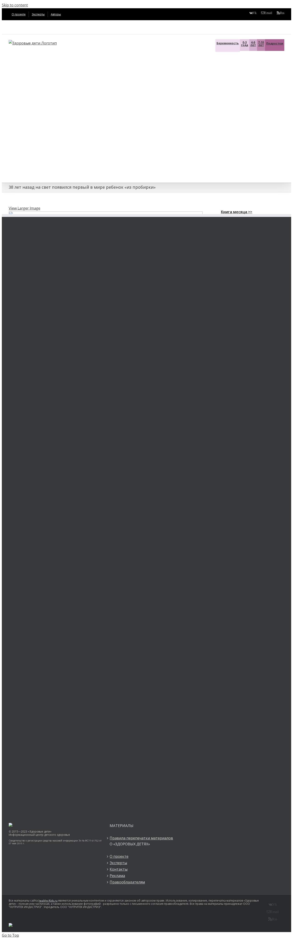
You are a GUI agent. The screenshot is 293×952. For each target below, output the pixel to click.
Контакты (119, 869)
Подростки (274, 43)
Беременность (228, 43)
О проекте (119, 856)
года (244, 43)
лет (253, 43)
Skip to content (15, 5)
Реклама (117, 875)
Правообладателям (127, 882)
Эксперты (118, 862)
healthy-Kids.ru (47, 900)
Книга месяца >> (236, 211)
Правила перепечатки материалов (141, 838)
